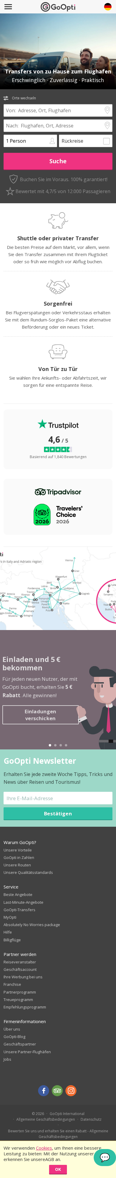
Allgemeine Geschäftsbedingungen (45, 1119)
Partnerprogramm (20, 992)
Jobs (7, 1059)
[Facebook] (43, 1090)
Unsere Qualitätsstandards (28, 872)
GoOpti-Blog (14, 1036)
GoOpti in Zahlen (19, 857)
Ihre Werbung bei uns (23, 977)
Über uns (12, 1029)
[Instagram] (70, 1090)
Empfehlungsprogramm (25, 1007)
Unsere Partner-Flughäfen (27, 1051)
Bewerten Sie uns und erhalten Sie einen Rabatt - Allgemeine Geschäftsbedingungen (58, 1133)
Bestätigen (58, 813)
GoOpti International (67, 1113)
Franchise (12, 984)
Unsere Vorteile (18, 850)
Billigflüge (12, 940)
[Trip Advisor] (57, 1090)
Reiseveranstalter (20, 962)
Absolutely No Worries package (32, 924)
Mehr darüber (30, 724)
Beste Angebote (18, 894)
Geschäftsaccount (20, 969)
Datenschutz (91, 1119)
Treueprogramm (18, 999)
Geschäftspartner (20, 1044)
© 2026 (38, 1113)
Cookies (44, 1148)
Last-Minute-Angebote (23, 902)
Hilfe (8, 932)
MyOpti (10, 917)
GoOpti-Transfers (19, 909)
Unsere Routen (17, 865)
